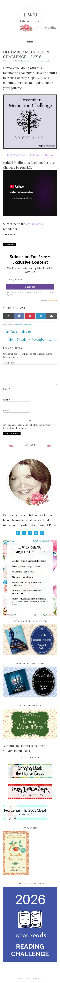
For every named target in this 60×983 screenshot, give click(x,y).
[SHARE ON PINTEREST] (30, 316)
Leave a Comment (42, 61)
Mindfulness (27, 325)
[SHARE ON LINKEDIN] (40, 316)
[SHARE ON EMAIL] (51, 316)
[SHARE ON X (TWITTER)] (8, 316)
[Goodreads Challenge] (30, 924)
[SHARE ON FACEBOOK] (19, 316)
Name (6, 389)
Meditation (17, 325)
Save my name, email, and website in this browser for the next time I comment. (29, 426)
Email (6, 399)
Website (7, 410)
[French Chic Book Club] (30, 699)
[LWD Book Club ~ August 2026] (30, 656)
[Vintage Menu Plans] (30, 741)
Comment (8, 362)
